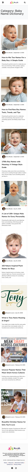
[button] (25, 2)
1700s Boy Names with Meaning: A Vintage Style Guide (12, 164)
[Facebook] (12, 468)
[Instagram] (16, 468)
